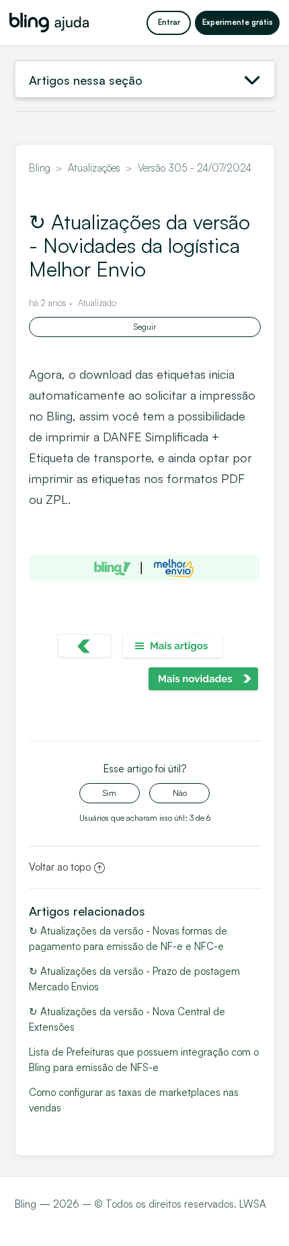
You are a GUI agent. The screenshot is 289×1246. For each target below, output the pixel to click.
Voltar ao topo (60, 866)
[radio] (109, 793)
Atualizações (94, 167)
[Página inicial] (49, 22)
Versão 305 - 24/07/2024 (194, 167)
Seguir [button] (145, 327)
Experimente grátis (237, 22)
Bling (39, 167)
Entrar (169, 22)
